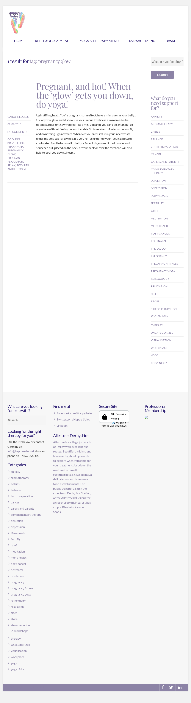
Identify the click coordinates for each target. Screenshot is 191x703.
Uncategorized (162, 332)
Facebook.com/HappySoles (74, 413)
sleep (154, 293)
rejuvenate (15, 161)
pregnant (14, 157)
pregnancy (159, 256)
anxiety (156, 116)
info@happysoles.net (20, 451)
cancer (156, 154)
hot (21, 143)
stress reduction (164, 309)
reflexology (160, 278)
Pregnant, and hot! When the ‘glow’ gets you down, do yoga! (84, 95)
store (155, 301)
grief (154, 210)
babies (155, 131)
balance (157, 139)
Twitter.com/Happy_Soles (73, 419)
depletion (158, 180)
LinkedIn (62, 425)
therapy (157, 325)
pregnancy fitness (164, 263)
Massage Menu (142, 41)
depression (159, 188)
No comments (17, 131)
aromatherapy (162, 124)
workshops (159, 315)
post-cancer (160, 233)
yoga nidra (159, 363)
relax (11, 165)
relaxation (159, 286)
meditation (159, 218)
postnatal (159, 241)
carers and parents (165, 161)
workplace (159, 347)
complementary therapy (26, 514)
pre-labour (159, 248)
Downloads (159, 195)
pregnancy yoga (163, 271)
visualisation (161, 340)
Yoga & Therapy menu (99, 41)
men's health (160, 225)
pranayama (15, 146)
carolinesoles (18, 116)
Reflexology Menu (52, 41)
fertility (157, 203)
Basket (172, 41)
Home (19, 41)
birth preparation (164, 146)
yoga (22, 169)
